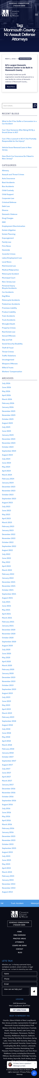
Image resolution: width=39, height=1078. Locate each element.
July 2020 (6, 649)
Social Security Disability (12, 344)
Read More (11, 87)
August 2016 (7, 804)
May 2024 (6, 467)
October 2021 (8, 590)
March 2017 (7, 781)
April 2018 (6, 741)
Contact (19, 949)
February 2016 (8, 828)
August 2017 (7, 765)
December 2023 (8, 487)
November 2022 (8, 538)
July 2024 (6, 459)
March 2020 (7, 665)
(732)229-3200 (19, 4)
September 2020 (9, 641)
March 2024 (7, 475)
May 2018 (6, 737)
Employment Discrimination (13, 226)
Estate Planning (8, 234)
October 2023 (8, 494)
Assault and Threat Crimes (13, 174)
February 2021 (8, 622)
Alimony (5, 170)
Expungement (8, 238)
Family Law (6, 242)
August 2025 (7, 423)
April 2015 (6, 868)
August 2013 (7, 892)
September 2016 (9, 800)
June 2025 (6, 431)
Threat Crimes (8, 352)
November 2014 (8, 888)
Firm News (6, 246)
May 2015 (6, 864)
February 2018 (8, 749)
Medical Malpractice (10, 270)
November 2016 (8, 792)
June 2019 (6, 701)
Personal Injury (8, 286)
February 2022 (8, 574)
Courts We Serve (19, 946)
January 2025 (8, 435)
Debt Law (6, 206)
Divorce (5, 210)
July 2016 (6, 808)
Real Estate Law (8, 332)
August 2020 (7, 645)
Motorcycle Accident (10, 274)
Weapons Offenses (10, 363)
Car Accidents (8, 292)
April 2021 (6, 614)
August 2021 (7, 598)
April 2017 (6, 777)
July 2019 (6, 697)
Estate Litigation (9, 230)
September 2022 (9, 546)
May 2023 (6, 514)
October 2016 (8, 796)
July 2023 (6, 506)
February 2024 (8, 479)
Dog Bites (6, 296)
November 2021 (8, 586)
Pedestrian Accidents (11, 304)
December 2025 (8, 411)
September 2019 (9, 689)
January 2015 (8, 880)
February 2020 (8, 669)
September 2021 (9, 594)
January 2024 (8, 483)
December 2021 (8, 582)
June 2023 (6, 510)
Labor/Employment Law (12, 258)
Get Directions (19, 1010)
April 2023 (6, 518)
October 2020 (8, 637)
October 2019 (8, 685)
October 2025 (8, 419)
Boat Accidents (8, 182)
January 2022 (8, 578)
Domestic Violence (9, 214)
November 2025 (8, 415)
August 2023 (7, 502)
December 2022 (8, 534)
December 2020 (8, 630)
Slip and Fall (7, 340)
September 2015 (9, 848)
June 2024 (6, 463)
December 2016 (8, 788)
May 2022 (6, 562)
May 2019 (6, 705)
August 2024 (7, 455)
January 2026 (8, 407)
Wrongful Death (8, 324)
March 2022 (7, 570)
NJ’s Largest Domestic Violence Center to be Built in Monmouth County (18, 67)
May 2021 (6, 610)
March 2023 (7, 522)
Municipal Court (8, 278)
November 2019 (8, 681)
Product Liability (9, 312)
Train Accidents (8, 316)
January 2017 (8, 784)
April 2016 (6, 820)
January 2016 (8, 832)
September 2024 (9, 451)
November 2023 (8, 490)
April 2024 (6, 471)
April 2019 (6, 709)
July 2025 (6, 427)
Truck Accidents (8, 320)
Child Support (8, 194)
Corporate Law (8, 198)
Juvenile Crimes (8, 254)
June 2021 (6, 606)
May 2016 (6, 816)
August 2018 (7, 725)
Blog (20, 952)
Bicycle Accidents (9, 288)
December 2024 (8, 439)
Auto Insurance (8, 178)
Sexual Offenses (9, 336)
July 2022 (6, 554)
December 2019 (8, 677)
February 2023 (8, 526)
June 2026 (6, 387)
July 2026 (6, 383)
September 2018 (9, 721)
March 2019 (7, 713)
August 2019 (7, 693)
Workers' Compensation (12, 371)
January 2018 (8, 753)
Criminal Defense (9, 202)
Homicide (6, 250)
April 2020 (6, 661)
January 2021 (8, 626)
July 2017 (6, 769)
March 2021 (7, 618)
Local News (6, 262)
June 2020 (6, 653)
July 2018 (6, 729)
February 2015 (8, 876)
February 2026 (8, 403)
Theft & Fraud (7, 348)
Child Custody (8, 190)
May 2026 (6, 391)
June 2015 (6, 860)
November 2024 (8, 443)
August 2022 (7, 550)
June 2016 (6, 812)
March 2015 (7, 872)
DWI (4, 222)
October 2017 (8, 757)
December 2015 (8, 836)
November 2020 (8, 634)
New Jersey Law (9, 282)
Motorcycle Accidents (11, 300)
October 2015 (8, 844)
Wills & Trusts (7, 367)
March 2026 (7, 399)
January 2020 (8, 673)
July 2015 (6, 856)
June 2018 (6, 733)
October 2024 (8, 447)
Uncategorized (25, 58)
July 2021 (6, 602)
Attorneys (19, 942)
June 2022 (6, 558)
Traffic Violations (9, 355)
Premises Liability (9, 308)
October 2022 (8, 542)
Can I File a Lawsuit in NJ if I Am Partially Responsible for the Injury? (19, 140)
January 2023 (8, 530)
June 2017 (6, 773)
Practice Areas (19, 939)
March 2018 (7, 745)
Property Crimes (9, 328)
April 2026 (6, 395)
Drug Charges (7, 218)
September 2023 (9, 498)
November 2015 (8, 840)
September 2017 (9, 761)
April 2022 (6, 566)
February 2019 (8, 717)
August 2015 (7, 852)
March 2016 (7, 824)
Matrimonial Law (9, 266)
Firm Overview (20, 935)
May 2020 (6, 657)
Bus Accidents (8, 186)
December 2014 (8, 884)
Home (19, 932)
